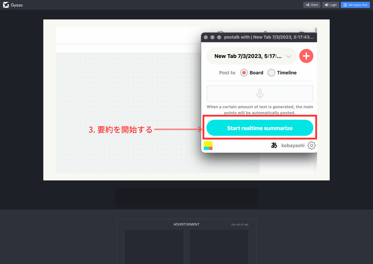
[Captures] (13, 5)
